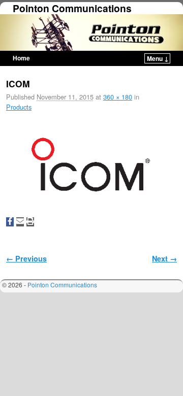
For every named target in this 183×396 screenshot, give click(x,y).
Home (21, 57)
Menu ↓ (158, 58)
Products (19, 107)
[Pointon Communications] (91, 32)
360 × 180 (117, 97)
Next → (164, 258)
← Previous (26, 258)
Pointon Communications (72, 8)
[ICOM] (91, 166)
